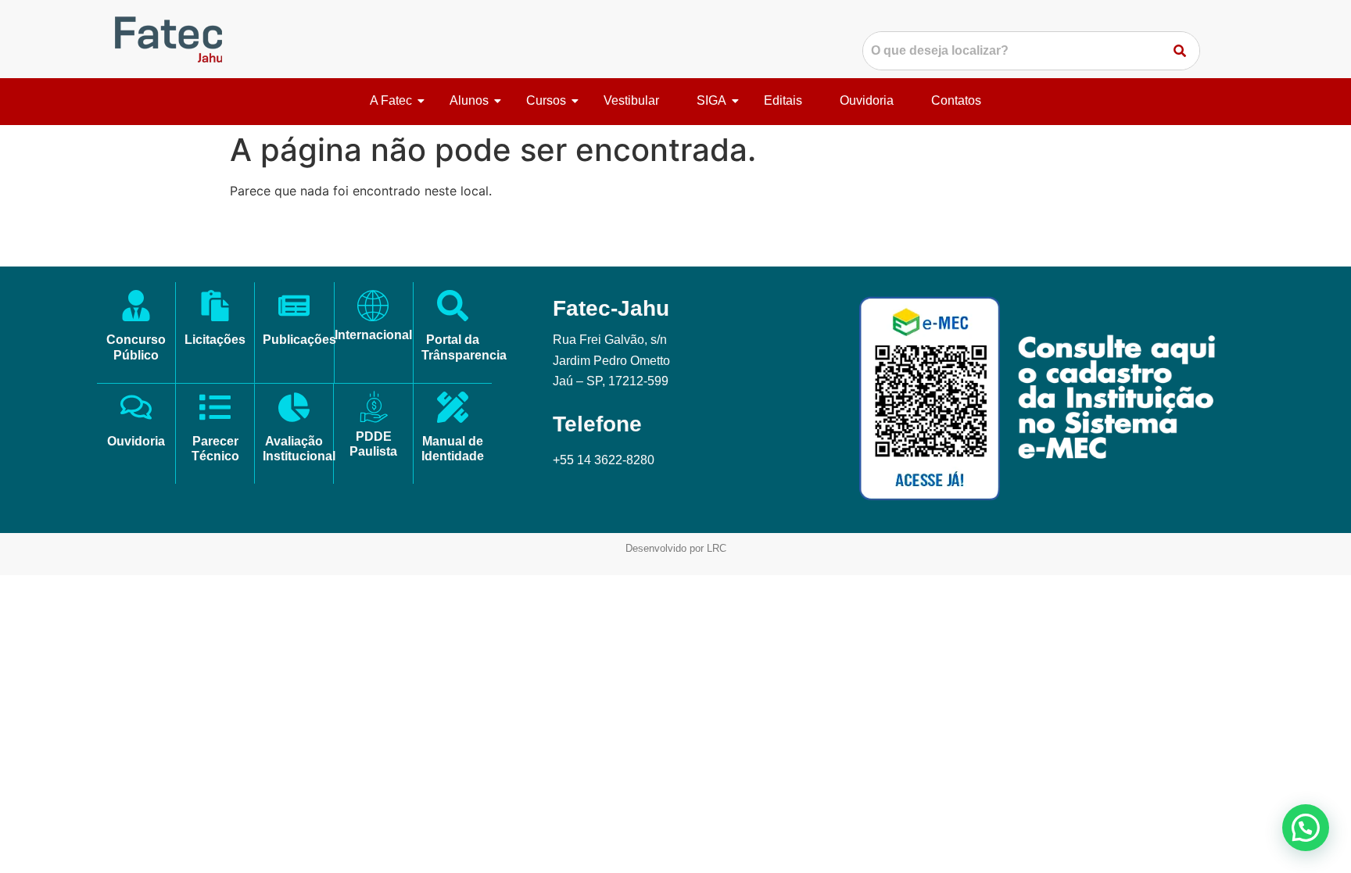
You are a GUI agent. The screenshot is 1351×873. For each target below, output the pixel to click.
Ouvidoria (867, 100)
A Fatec (391, 100)
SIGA (711, 100)
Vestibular (631, 100)
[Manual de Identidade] (452, 410)
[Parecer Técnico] (215, 410)
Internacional (373, 335)
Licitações (215, 339)
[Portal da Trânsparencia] (452, 308)
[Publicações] (294, 308)
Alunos (469, 100)
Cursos (546, 100)
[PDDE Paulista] (373, 407)
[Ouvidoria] (136, 410)
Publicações (299, 339)
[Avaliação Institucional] (294, 410)
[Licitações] (215, 308)
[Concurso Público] (136, 308)
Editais (783, 100)
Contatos (956, 100)
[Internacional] (373, 305)
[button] (1305, 827)
